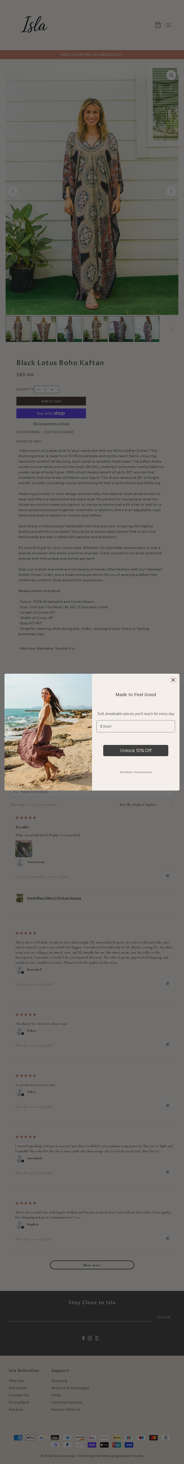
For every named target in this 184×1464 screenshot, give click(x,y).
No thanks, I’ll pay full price (136, 772)
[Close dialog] (173, 680)
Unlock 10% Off (136, 750)
